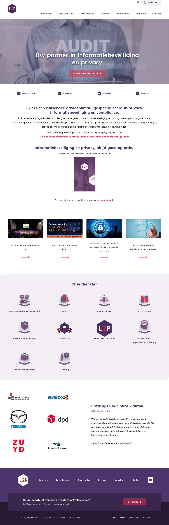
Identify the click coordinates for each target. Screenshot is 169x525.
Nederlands (153, 3)
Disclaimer (75, 518)
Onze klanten (87, 14)
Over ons (105, 14)
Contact (156, 14)
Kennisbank (123, 14)
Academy (141, 14)
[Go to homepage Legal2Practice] (12, 9)
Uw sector (45, 14)
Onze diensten (65, 14)
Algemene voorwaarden (53, 518)
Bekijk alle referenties (100, 411)
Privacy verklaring (27, 518)
